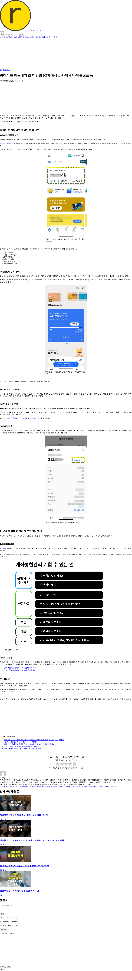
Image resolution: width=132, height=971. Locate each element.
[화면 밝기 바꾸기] (1, 32)
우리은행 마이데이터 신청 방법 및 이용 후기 (20, 670)
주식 (5, 37)
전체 (1, 37)
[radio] (58, 764)
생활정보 (31, 37)
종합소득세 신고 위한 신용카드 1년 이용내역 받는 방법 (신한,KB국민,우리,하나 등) (34, 740)
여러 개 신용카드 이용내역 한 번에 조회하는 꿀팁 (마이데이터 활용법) (29, 744)
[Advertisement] (62, 53)
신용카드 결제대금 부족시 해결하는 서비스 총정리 (22, 748)
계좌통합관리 (5, 548)
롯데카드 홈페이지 (7, 143)
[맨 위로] (2, 969)
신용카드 (10, 37)
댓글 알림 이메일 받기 (10, 921)
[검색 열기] (3, 32)
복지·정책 (17, 37)
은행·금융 (24, 37)
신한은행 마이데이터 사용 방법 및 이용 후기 (20, 668)
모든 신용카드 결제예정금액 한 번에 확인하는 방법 (22, 746)
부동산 (54, 37)
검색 (21, 35)
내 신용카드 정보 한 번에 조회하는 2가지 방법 (21, 742)
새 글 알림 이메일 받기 (10, 925)
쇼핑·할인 (48, 37)
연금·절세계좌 (39, 37)
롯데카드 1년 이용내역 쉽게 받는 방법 (26, 418)
